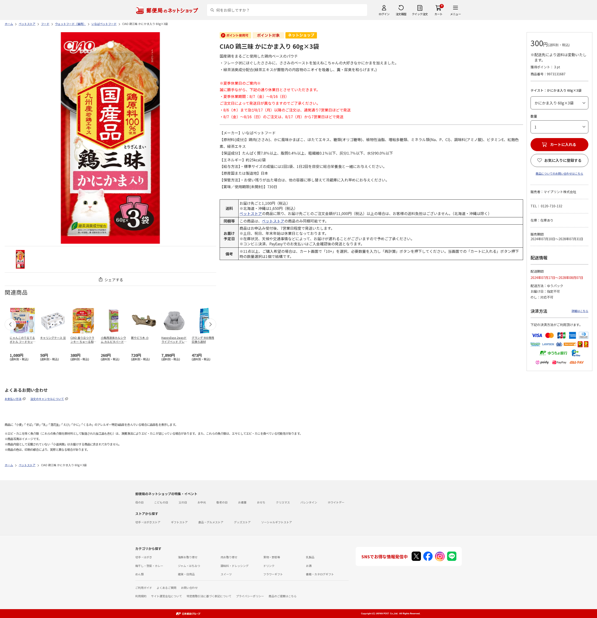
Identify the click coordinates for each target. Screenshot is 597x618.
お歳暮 (242, 502)
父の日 (183, 502)
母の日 (139, 502)
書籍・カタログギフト (320, 574)
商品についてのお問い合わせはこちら (559, 173)
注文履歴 (401, 14)
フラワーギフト (273, 574)
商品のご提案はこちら (283, 596)
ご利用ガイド (143, 588)
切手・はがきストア (147, 522)
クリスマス (283, 502)
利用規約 (140, 596)
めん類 (139, 574)
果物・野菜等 (271, 557)
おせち (261, 502)
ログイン (384, 14)
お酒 (309, 566)
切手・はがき (143, 557)
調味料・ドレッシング (235, 566)
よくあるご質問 (166, 588)
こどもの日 (161, 502)
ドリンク (268, 566)
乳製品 (310, 557)
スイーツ (226, 574)
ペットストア (250, 213)
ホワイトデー (336, 502)
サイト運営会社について (166, 596)
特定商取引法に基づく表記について (209, 596)
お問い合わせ (189, 588)
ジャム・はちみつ (189, 566)
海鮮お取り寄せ (188, 557)
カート (438, 14)
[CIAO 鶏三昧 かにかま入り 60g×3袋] (20, 259)
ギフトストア (179, 522)
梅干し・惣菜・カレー (149, 566)
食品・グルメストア (210, 522)
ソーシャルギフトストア (276, 522)
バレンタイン (308, 502)
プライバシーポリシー (250, 596)
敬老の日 (222, 502)
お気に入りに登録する (563, 160)
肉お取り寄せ (229, 557)
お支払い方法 (13, 399)
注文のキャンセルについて (47, 399)
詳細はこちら (580, 311)
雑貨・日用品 (186, 574)
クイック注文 (420, 14)
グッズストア (242, 522)
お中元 (202, 502)
